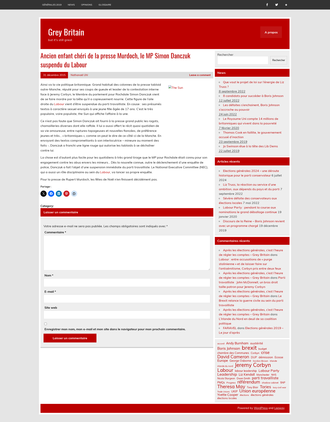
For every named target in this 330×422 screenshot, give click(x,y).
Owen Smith (243, 378)
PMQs (221, 382)
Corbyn (255, 353)
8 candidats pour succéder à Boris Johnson (253, 96)
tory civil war (279, 387)
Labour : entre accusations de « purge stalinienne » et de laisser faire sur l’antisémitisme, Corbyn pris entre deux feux (250, 263)
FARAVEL (230, 328)
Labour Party (269, 370)
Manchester (262, 375)
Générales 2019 (51, 4)
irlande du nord (225, 366)
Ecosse (279, 357)
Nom (48, 275)
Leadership (227, 374)
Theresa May (231, 386)
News (71, 4)
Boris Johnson (228, 348)
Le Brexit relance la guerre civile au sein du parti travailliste (251, 300)
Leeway (279, 408)
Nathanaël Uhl (79, 75)
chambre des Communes (233, 353)
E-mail (50, 291)
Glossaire (105, 4)
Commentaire (55, 232)
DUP (254, 357)
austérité (256, 343)
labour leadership (246, 371)
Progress (231, 383)
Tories (265, 387)
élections (244, 395)
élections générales (262, 395)
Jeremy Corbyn (253, 365)
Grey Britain (66, 32)
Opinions (86, 4)
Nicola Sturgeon (226, 378)
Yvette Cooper (227, 394)
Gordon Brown (260, 361)
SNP (282, 382)
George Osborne (240, 360)
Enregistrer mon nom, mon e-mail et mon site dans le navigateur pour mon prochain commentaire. (115, 329)
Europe (222, 360)
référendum (248, 382)
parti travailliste (265, 378)
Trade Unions (223, 392)
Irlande (273, 361)
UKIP (234, 391)
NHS (273, 375)
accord (220, 343)
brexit (249, 347)
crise (265, 352)
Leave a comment (200, 75)
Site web (50, 307)
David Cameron (233, 356)
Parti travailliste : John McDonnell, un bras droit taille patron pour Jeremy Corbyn (252, 282)
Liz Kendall (247, 374)
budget (262, 348)
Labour (59, 104)
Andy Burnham (237, 343)
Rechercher (225, 54)
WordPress (261, 408)
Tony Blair (252, 387)
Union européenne (257, 391)
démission (266, 357)
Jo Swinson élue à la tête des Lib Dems (250, 146)
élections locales (227, 398)
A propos (271, 32)
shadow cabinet (270, 383)
